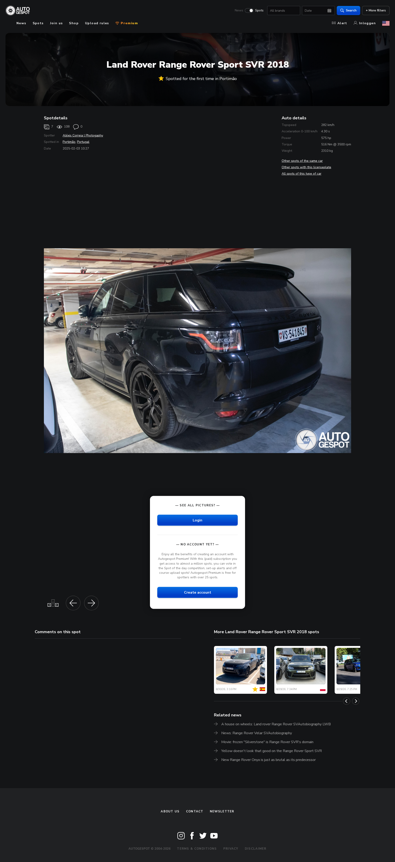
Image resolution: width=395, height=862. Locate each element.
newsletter (222, 811)
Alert (342, 23)
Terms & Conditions (197, 849)
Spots (259, 10)
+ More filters (376, 10)
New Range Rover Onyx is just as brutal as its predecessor (268, 759)
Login (197, 520)
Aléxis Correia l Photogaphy (83, 135)
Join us (56, 23)
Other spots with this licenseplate (306, 167)
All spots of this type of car (301, 173)
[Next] (355, 701)
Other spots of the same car (302, 161)
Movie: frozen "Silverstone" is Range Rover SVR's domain (267, 742)
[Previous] (346, 701)
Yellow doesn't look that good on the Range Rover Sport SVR (271, 750)
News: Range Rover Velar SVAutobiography (256, 733)
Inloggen (367, 23)
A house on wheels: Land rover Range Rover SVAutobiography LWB (276, 724)
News (239, 10)
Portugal (83, 142)
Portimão (69, 142)
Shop (74, 23)
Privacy (230, 849)
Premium (129, 23)
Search (351, 10)
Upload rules (97, 23)
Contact (194, 811)
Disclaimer (256, 849)
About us (170, 811)
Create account (197, 592)
